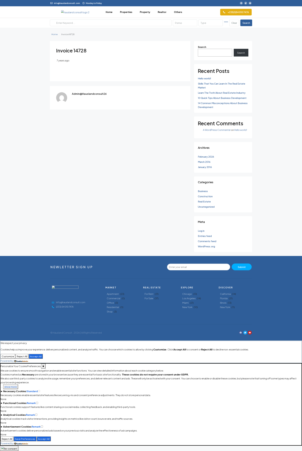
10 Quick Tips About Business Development (222, 97)
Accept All (36, 356)
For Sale (149, 298)
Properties (126, 12)
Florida (224, 298)
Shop (110, 311)
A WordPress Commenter (217, 129)
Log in (201, 230)
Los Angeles (189, 298)
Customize (8, 356)
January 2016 (205, 166)
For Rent (149, 293)
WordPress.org (206, 246)
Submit (242, 266)
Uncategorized (206, 206)
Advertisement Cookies (17, 426)
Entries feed (205, 235)
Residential (113, 307)
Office (110, 302)
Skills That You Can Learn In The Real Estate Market (221, 85)
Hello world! (204, 78)
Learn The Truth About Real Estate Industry (222, 92)
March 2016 (204, 161)
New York (187, 307)
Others (178, 12)
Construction (205, 196)
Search (246, 22)
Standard (32, 391)
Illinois (223, 302)
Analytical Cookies (14, 414)
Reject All (22, 356)
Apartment (113, 293)
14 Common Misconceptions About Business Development (223, 105)
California (225, 293)
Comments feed (207, 241)
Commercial (113, 298)
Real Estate (204, 201)
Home (109, 12)
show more (10, 386)
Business (203, 191)
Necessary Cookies (14, 391)
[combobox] (185, 23)
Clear (234, 22)
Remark (31, 402)
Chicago (187, 293)
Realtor (162, 12)
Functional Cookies (14, 402)
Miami (185, 302)
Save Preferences (25, 438)
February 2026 (206, 156)
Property (145, 12)
